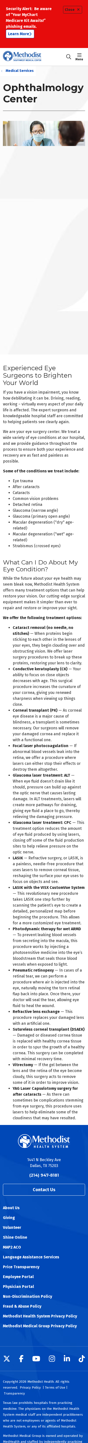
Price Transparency (21, 1267)
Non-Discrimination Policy (27, 1296)
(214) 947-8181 (44, 1175)
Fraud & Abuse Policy (22, 1306)
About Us (11, 1207)
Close (70, 10)
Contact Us (44, 1189)
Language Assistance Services (31, 1257)
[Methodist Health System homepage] (34, 57)
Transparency (14, 1393)
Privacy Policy (30, 1387)
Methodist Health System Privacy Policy (40, 1316)
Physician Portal (18, 1286)
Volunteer (12, 1227)
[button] (80, 57)
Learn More (18, 34)
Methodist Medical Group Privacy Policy (40, 1326)
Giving (9, 1217)
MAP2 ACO (12, 1247)
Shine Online (15, 1237)
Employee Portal (18, 1276)
